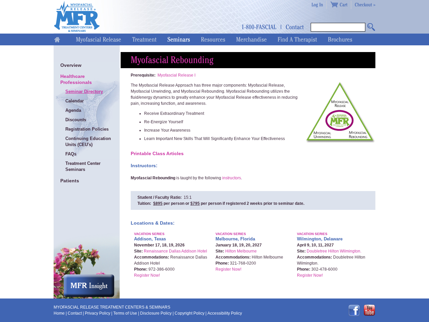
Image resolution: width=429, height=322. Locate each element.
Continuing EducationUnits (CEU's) (88, 141)
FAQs (70, 153)
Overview (70, 65)
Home (59, 313)
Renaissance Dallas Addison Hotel (175, 251)
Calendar (74, 100)
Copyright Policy (189, 313)
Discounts (75, 119)
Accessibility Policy (224, 313)
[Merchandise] (251, 39)
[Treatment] (144, 39)
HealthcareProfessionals (76, 79)
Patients (69, 180)
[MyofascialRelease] (98, 39)
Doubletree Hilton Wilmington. (334, 251)
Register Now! (147, 275)
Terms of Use (125, 313)
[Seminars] (178, 39)
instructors (231, 178)
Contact (75, 313)
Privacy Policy (97, 313)
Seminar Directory (84, 91)
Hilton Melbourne (241, 251)
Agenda (73, 110)
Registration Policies (87, 129)
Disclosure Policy (156, 313)
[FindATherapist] (297, 39)
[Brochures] (340, 39)
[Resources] (213, 39)
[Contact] (295, 26)
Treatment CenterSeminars (83, 166)
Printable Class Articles (157, 153)
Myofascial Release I (176, 75)
